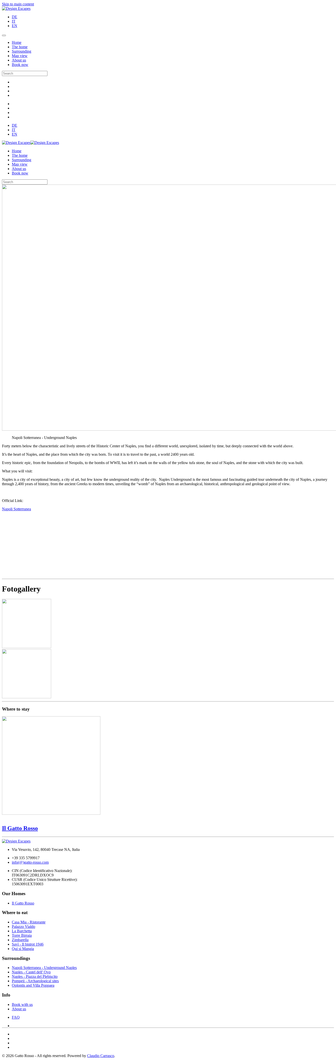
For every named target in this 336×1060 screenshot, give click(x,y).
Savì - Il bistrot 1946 (28, 944)
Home (16, 42)
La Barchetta (22, 931)
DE (14, 17)
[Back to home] (16, 8)
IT (13, 21)
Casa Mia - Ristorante (29, 922)
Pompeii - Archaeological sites (35, 981)
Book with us (22, 1004)
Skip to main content (18, 4)
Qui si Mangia (23, 949)
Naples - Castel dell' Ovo (31, 972)
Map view (20, 56)
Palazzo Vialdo (23, 926)
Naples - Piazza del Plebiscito (35, 976)
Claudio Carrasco (100, 1056)
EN (14, 26)
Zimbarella (20, 940)
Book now (20, 64)
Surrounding (21, 51)
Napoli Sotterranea (16, 509)
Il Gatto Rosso (23, 903)
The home (20, 47)
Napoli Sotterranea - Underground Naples (44, 968)
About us (19, 60)
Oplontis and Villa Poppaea (33, 985)
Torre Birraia (22, 935)
